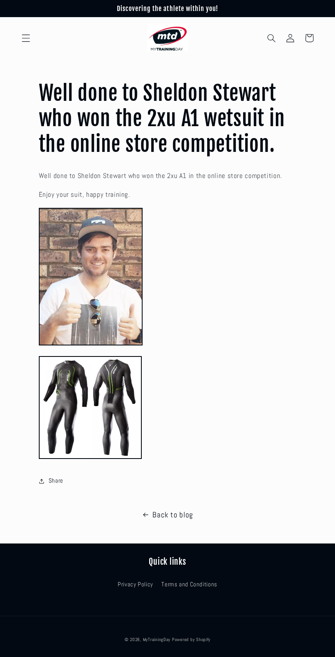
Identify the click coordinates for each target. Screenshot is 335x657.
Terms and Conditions (189, 584)
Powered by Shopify (191, 639)
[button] (25, 38)
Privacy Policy (135, 584)
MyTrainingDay (157, 639)
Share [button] (56, 480)
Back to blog (172, 515)
